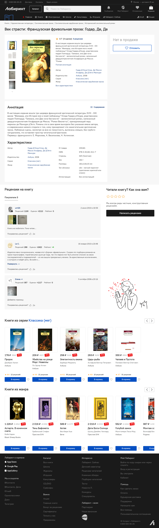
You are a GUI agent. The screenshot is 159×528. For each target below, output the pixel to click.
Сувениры (48, 488)
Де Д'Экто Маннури (93, 72)
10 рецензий (98, 375)
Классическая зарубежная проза (90, 82)
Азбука (79, 76)
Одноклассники (12, 495)
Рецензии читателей (92, 471)
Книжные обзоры (90, 475)
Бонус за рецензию (52, 507)
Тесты (84, 483)
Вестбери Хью (66, 432)
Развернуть (12, 264)
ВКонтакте (10, 482)
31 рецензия (126, 375)
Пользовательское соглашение (135, 514)
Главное (28, 17)
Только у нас (49, 515)
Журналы (47, 471)
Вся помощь (126, 510)
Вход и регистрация (130, 469)
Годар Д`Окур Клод (84, 70)
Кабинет (124, 477)
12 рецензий (15, 375)
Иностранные (54, 17)
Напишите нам (127, 505)
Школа (68, 17)
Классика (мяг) (82, 79)
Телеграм (9, 504)
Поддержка (126, 501)
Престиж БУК (38, 434)
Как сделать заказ (129, 488)
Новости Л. (87, 488)
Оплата (124, 493)
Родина (146, 434)
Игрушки (96, 17)
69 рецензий (71, 375)
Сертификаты (49, 511)
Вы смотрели (126, 473)
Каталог (35, 9)
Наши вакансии (89, 511)
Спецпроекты (88, 496)
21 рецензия (43, 375)
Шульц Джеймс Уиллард (98, 432)
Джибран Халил (11, 363)
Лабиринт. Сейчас (112, 17)
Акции (151, 17)
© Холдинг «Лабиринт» (130, 521)
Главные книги (50, 503)
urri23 (17, 208)
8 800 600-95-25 (127, 524)
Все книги (48, 462)
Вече (62, 434)
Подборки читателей (92, 479)
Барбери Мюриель (68, 363)
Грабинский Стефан (40, 432)
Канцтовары (82, 17)
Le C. (17, 244)
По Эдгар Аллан (39, 365)
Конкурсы (86, 492)
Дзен (7, 499)
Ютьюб (8, 491)
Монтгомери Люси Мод (125, 432)
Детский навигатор (91, 466)
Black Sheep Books (13, 437)
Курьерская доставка (130, 497)
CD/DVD (47, 483)
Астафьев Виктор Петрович (99, 363)
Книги (40, 17)
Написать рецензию (130, 213)
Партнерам (87, 507)
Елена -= (19, 279)
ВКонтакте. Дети (13, 487)
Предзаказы (49, 520)
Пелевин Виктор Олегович (126, 363)
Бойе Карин (10, 434)
